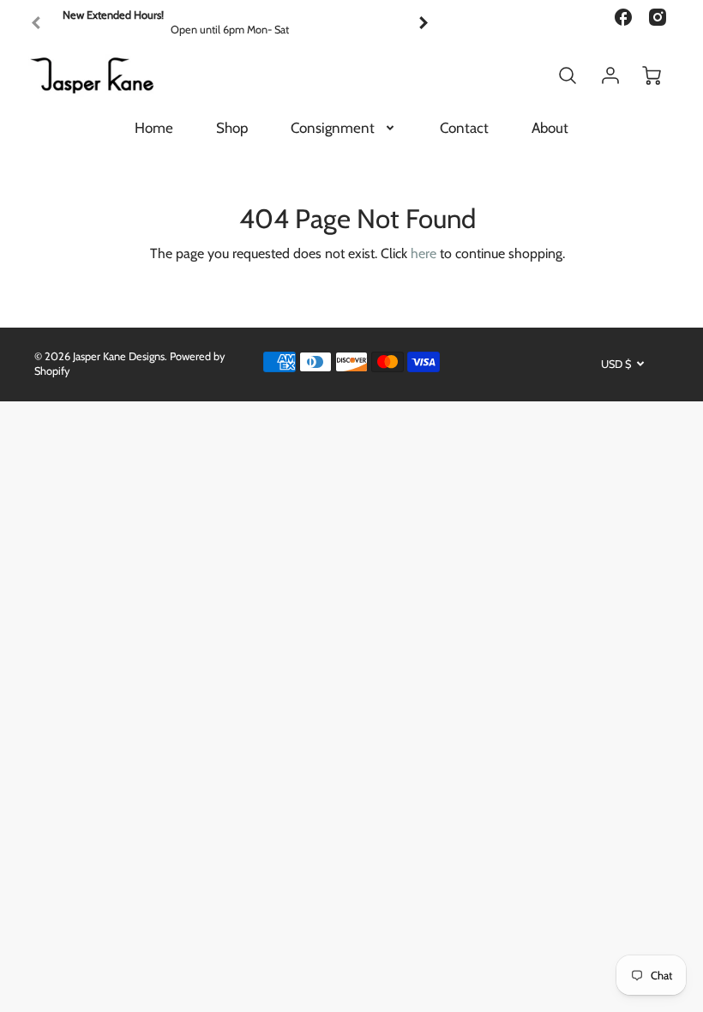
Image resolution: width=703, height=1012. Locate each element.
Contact (464, 127)
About (550, 127)
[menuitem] (154, 128)
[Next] (422, 23)
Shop (232, 127)
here (423, 253)
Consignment (333, 127)
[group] (229, 22)
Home (154, 127)
